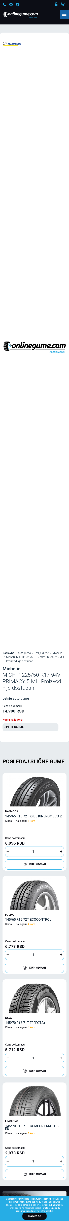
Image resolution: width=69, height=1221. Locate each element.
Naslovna (8, 653)
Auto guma (24, 653)
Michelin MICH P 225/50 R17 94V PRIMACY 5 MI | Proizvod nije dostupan (35, 659)
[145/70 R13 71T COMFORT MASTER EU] (34, 1100)
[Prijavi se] (56, 5)
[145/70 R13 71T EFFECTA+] (34, 997)
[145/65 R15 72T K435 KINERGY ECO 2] (34, 790)
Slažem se (34, 1216)
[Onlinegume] (25, 15)
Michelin (57, 653)
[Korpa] (63, 4)
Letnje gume (41, 653)
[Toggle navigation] (64, 14)
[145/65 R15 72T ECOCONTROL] (34, 894)
